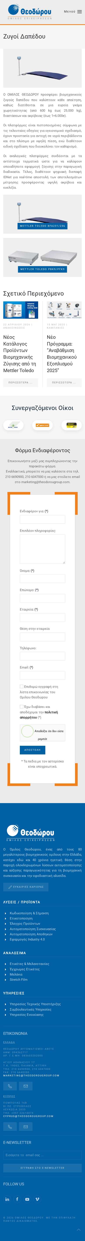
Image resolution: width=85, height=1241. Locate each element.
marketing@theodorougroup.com (31, 1075)
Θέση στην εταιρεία (34, 629)
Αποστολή (32, 750)
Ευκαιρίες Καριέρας (28, 887)
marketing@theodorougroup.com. (45, 482)
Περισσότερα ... (20, 382)
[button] (73, 11)
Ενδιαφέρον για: (34, 511)
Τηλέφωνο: (28, 648)
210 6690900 (14, 477)
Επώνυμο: (29, 590)
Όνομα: (27, 571)
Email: (26, 667)
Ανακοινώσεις (14, 328)
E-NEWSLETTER (17, 1142)
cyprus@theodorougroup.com (28, 1116)
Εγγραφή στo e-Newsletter (43, 1168)
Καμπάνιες (55, 328)
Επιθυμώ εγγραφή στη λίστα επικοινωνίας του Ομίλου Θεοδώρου (39, 692)
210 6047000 (34, 477)
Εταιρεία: (29, 609)
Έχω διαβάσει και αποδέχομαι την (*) (39, 712)
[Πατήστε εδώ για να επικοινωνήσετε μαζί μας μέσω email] (25, 1086)
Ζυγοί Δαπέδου (24, 36)
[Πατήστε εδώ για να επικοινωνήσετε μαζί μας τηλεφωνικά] (10, 1086)
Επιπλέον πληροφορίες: (38, 531)
